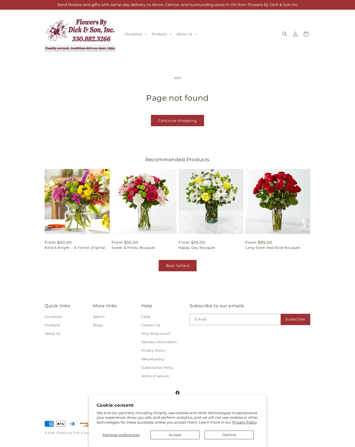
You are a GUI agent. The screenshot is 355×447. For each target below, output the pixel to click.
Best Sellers (177, 265)
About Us (52, 333)
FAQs (145, 316)
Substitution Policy (157, 367)
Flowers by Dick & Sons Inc (76, 432)
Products (52, 325)
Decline (229, 435)
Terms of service (155, 376)
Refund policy (152, 359)
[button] (135, 34)
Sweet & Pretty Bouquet (133, 247)
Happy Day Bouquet (196, 247)
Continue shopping (177, 120)
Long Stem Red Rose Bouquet (272, 247)
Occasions (53, 316)
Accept (175, 435)
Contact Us (150, 325)
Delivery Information (159, 342)
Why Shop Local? (156, 333)
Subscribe (295, 319)
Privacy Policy (244, 422)
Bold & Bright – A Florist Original (75, 247)
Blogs (98, 325)
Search (99, 316)
